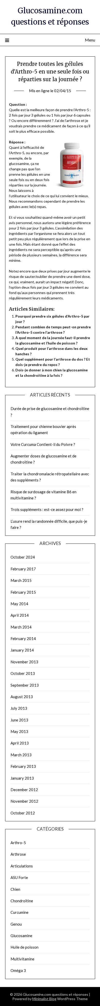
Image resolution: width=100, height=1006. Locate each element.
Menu (90, 39)
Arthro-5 (18, 842)
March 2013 (21, 754)
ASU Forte (19, 877)
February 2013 (23, 766)
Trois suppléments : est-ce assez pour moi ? (47, 509)
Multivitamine (22, 959)
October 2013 (23, 673)
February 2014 (23, 638)
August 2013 (22, 696)
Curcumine (19, 912)
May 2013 (19, 731)
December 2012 (24, 789)
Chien (15, 889)
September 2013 (25, 685)
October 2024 (23, 557)
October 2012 (23, 813)
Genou (16, 924)
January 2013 (22, 778)
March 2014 (21, 627)
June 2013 (19, 720)
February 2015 (23, 592)
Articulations (22, 866)
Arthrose (18, 854)
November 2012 (24, 801)
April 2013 (20, 743)
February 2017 (23, 569)
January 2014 (22, 650)
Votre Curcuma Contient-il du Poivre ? (43, 444)
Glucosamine (21, 935)
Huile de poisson (24, 947)
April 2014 (20, 615)
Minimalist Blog (44, 999)
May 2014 (19, 603)
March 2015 (21, 580)
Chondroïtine (22, 900)
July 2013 (19, 708)
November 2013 (24, 661)
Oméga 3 (18, 970)
